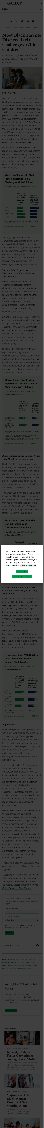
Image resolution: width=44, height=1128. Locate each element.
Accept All (21, 573)
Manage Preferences (21, 578)
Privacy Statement (13, 567)
